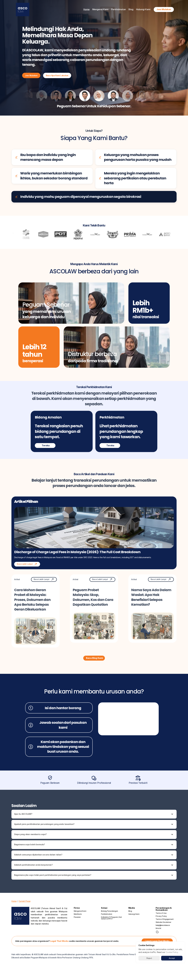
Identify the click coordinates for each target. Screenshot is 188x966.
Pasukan (77, 917)
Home (86, 9)
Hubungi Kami (143, 9)
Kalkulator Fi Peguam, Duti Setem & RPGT (111, 918)
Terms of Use (161, 913)
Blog (131, 9)
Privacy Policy (161, 916)
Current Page (24, 901)
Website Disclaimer (163, 922)
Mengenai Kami (80, 911)
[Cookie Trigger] (157, 932)
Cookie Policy (172, 952)
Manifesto (78, 914)
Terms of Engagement (165, 919)
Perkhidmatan (106, 914)
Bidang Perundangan (109, 911)
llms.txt (158, 928)
